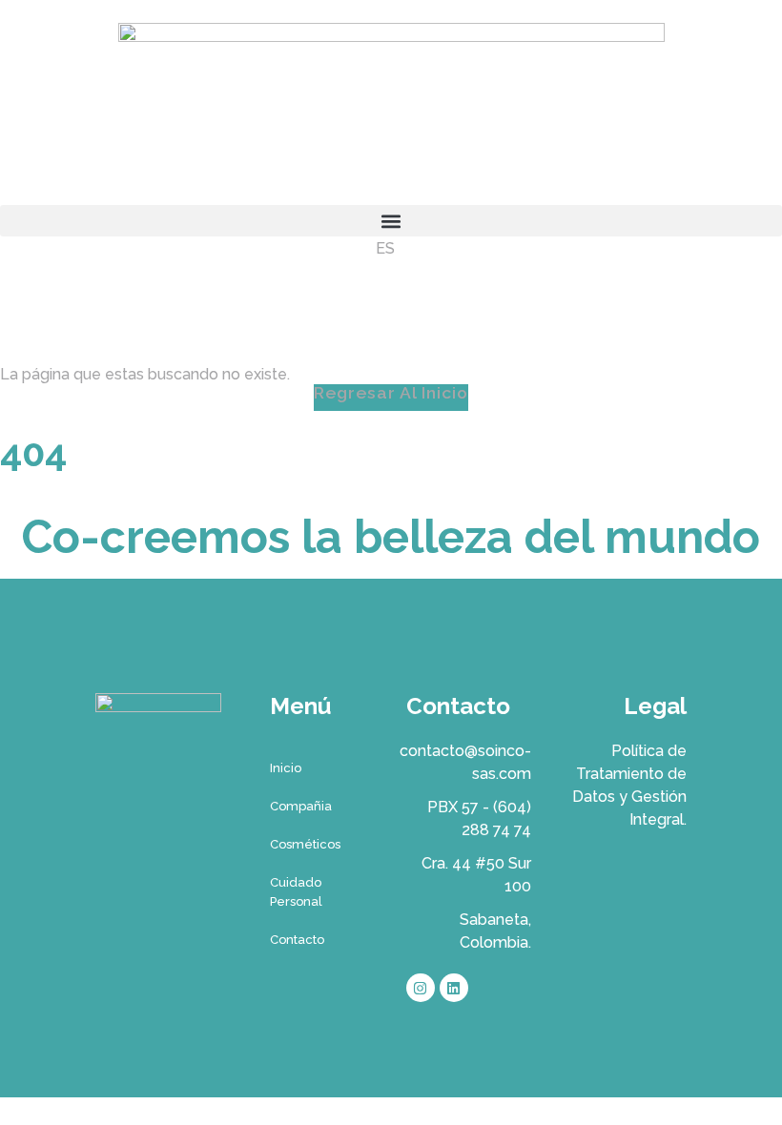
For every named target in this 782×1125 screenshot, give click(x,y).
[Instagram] (420, 987)
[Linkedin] (454, 987)
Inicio (285, 768)
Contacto (297, 939)
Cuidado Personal (296, 892)
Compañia (301, 806)
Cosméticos (305, 844)
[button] (391, 220)
